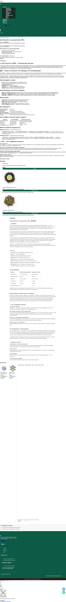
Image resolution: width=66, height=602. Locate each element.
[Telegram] (63, 589)
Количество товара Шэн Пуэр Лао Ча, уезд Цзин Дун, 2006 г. (11, 57)
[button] (23, 5)
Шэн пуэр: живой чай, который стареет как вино (11, 527)
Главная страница (3, 37)
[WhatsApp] (63, 592)
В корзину (2, 58)
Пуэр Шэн (23, 45)
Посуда (7, 18)
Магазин (7, 37)
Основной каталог (17, 45)
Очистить (12, 55)
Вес (1, 55)
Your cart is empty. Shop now (5, 601)
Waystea (1, 1)
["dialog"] (33, 595)
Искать (1, 580)
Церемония (5, 22)
